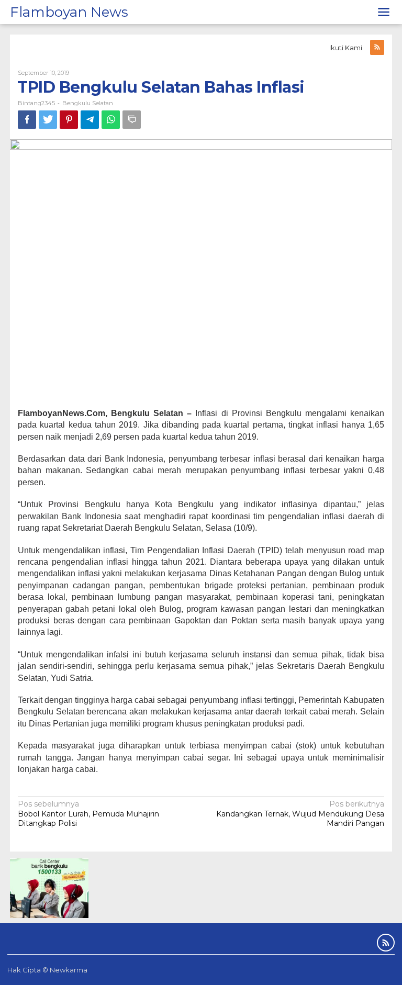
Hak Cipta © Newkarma (47, 970)
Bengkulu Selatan (87, 103)
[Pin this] (69, 119)
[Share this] (27, 119)
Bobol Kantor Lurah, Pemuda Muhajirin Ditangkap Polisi (88, 813)
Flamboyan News (69, 12)
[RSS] (377, 47)
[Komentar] (131, 119)
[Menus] (383, 12)
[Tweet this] (48, 119)
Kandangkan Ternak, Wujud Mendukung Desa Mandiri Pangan (300, 813)
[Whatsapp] (111, 119)
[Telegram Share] (90, 119)
